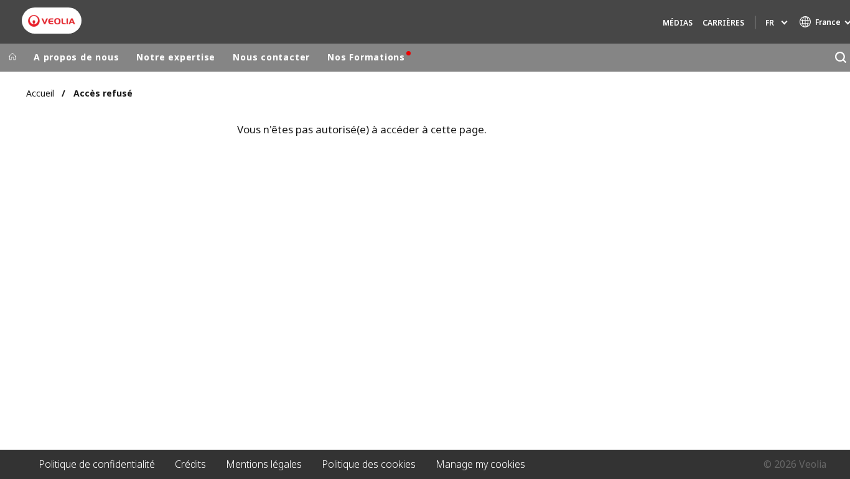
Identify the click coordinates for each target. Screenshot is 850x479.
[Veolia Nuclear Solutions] (51, 21)
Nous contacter (271, 57)
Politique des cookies (369, 464)
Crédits (190, 464)
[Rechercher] (840, 57)
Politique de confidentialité (97, 464)
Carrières (723, 22)
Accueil (40, 93)
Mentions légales (264, 464)
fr (769, 22)
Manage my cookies (480, 464)
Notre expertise (175, 57)
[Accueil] (12, 57)
